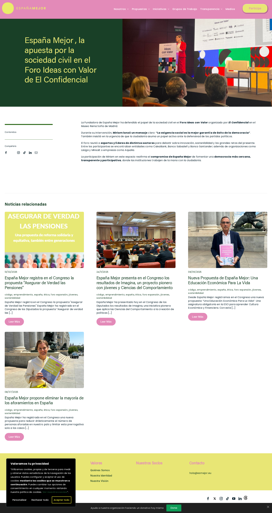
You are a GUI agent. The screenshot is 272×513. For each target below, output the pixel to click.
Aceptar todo (61, 499)
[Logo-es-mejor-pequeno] (24, 3)
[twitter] (12, 152)
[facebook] (6, 152)
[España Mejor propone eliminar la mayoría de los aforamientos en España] (44, 333)
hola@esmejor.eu (200, 473)
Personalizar (19, 499)
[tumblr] (246, 498)
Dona (173, 508)
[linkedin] (30, 152)
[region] (41, 482)
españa (38, 294)
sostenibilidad (12, 298)
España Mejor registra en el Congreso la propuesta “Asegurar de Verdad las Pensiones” (39, 283)
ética (47, 294)
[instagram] (18, 152)
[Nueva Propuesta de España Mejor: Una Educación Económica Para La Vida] (227, 213)
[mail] (36, 152)
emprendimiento (23, 294)
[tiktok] (24, 152)
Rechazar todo (40, 499)
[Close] (268, 506)
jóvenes (73, 294)
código (100, 294)
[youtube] (233, 498)
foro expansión (59, 294)
